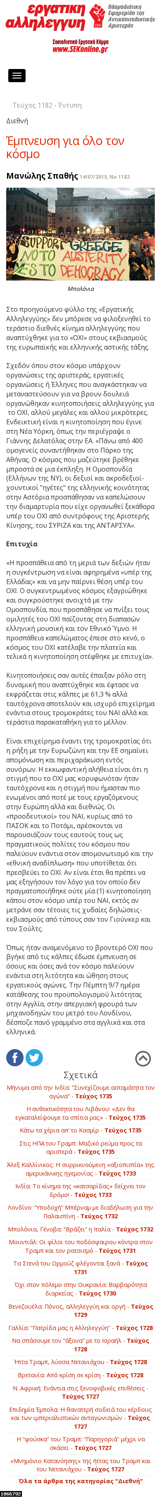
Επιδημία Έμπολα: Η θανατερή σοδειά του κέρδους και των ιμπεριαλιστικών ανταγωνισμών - (80, 1418)
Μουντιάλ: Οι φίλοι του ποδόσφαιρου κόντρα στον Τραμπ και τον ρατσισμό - (81, 1246)
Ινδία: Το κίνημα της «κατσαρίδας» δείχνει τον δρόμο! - (80, 1190)
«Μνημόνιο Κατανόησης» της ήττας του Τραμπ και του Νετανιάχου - (80, 1465)
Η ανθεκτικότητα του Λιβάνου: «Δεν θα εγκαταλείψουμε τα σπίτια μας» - (80, 1113)
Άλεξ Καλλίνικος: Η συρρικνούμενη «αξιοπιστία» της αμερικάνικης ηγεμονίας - (80, 1169)
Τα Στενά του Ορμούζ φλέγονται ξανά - (80, 1267)
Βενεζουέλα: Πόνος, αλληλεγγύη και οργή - (80, 1310)
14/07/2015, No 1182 (105, 176)
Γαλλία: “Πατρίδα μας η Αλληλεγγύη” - (80, 1328)
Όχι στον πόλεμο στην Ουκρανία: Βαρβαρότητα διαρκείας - (80, 1289)
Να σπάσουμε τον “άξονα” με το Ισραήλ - (80, 1345)
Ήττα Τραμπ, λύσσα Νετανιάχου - (80, 1362)
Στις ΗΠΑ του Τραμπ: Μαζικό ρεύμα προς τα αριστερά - (80, 1147)
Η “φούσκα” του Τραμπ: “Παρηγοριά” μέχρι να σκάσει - (81, 1443)
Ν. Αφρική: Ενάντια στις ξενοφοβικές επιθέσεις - (81, 1392)
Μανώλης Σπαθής (42, 175)
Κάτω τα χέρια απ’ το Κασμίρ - (81, 1130)
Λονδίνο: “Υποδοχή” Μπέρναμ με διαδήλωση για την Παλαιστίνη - (80, 1211)
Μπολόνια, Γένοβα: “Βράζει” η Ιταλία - (80, 1229)
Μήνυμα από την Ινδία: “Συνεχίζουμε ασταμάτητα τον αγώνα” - (81, 1092)
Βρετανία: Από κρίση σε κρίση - (80, 1375)
